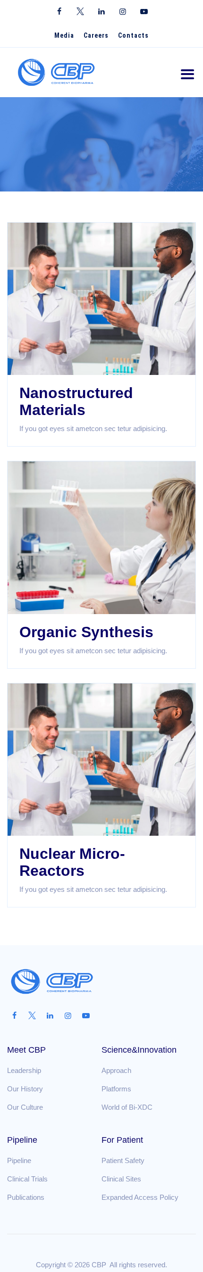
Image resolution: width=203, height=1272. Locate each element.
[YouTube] (144, 12)
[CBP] (56, 72)
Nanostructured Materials (76, 401)
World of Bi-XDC (127, 1107)
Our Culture (25, 1107)
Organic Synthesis (86, 632)
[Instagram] (123, 12)
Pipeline (19, 1160)
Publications (25, 1197)
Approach (116, 1070)
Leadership (24, 1070)
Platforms (116, 1089)
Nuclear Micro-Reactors (72, 862)
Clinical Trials (27, 1179)
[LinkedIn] (101, 12)
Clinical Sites (121, 1179)
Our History (25, 1089)
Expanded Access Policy (140, 1197)
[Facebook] (59, 12)
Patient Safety (123, 1160)
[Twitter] (80, 12)
